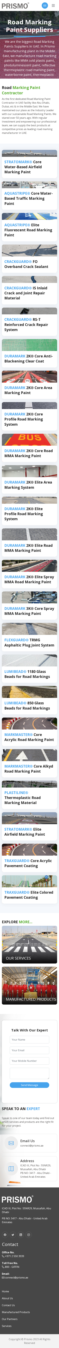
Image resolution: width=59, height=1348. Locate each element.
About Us (7, 1298)
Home (5, 1291)
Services (6, 1326)
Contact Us (8, 1305)
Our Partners (9, 1319)
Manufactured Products (16, 1312)
